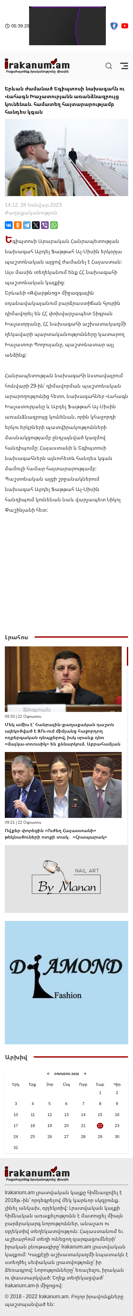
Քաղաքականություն (31, 212)
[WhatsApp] (54, 225)
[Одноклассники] (18, 225)
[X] (36, 225)
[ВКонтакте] (9, 225)
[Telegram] (27, 225)
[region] (66, 745)
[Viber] (45, 225)
